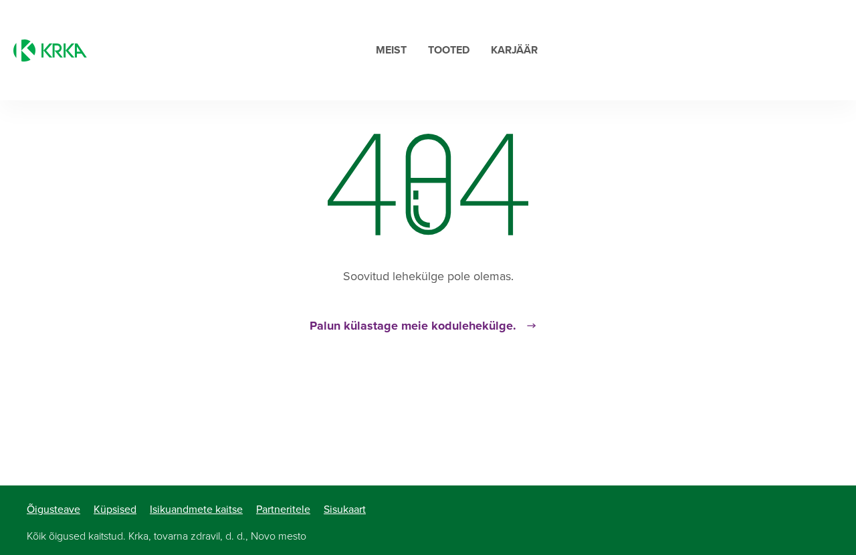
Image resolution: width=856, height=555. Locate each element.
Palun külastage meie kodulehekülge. (413, 325)
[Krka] (50, 50)
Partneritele (283, 509)
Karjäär (514, 50)
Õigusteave (53, 509)
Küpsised (115, 509)
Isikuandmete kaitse (196, 509)
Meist (391, 50)
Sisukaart (345, 509)
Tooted (448, 50)
